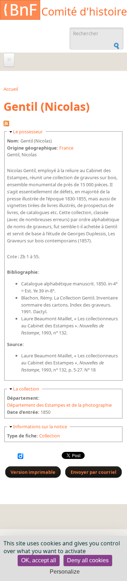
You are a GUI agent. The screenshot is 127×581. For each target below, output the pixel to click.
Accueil (11, 89)
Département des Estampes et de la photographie (59, 405)
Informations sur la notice (40, 426)
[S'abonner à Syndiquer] (6, 124)
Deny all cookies (88, 560)
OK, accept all (38, 560)
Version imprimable (33, 472)
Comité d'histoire (84, 11)
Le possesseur (28, 131)
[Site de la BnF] (20, 11)
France (66, 148)
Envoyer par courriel (93, 472)
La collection (26, 389)
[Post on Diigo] (20, 457)
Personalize (65, 572)
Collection (49, 435)
